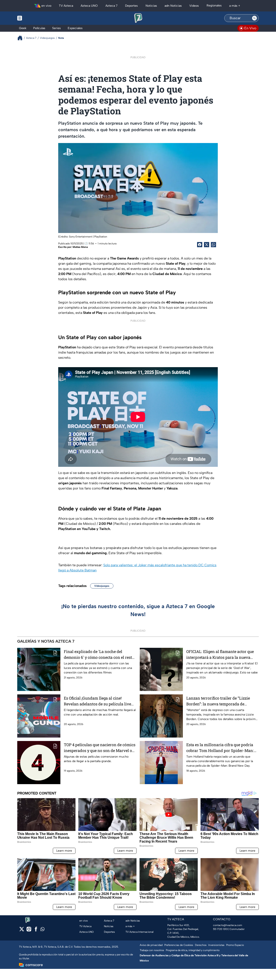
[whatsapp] (42, 930)
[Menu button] (34, 18)
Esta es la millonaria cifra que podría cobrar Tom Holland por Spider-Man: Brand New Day (220, 747)
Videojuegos (101, 585)
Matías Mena (80, 247)
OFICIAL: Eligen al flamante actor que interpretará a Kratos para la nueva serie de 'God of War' (220, 654)
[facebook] (36, 930)
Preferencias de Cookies (178, 945)
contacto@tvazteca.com (227, 925)
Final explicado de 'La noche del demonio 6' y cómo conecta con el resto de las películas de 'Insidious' (99, 654)
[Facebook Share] (199, 244)
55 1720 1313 (220, 929)
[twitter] (21, 930)
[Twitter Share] (206, 244)
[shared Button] (213, 244)
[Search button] (254, 18)
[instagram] (28, 930)
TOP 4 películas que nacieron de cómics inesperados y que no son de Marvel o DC (99, 747)
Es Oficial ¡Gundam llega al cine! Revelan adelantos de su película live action (97, 701)
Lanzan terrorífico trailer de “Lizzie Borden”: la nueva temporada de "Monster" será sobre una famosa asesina (218, 701)
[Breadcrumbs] (21, 38)
